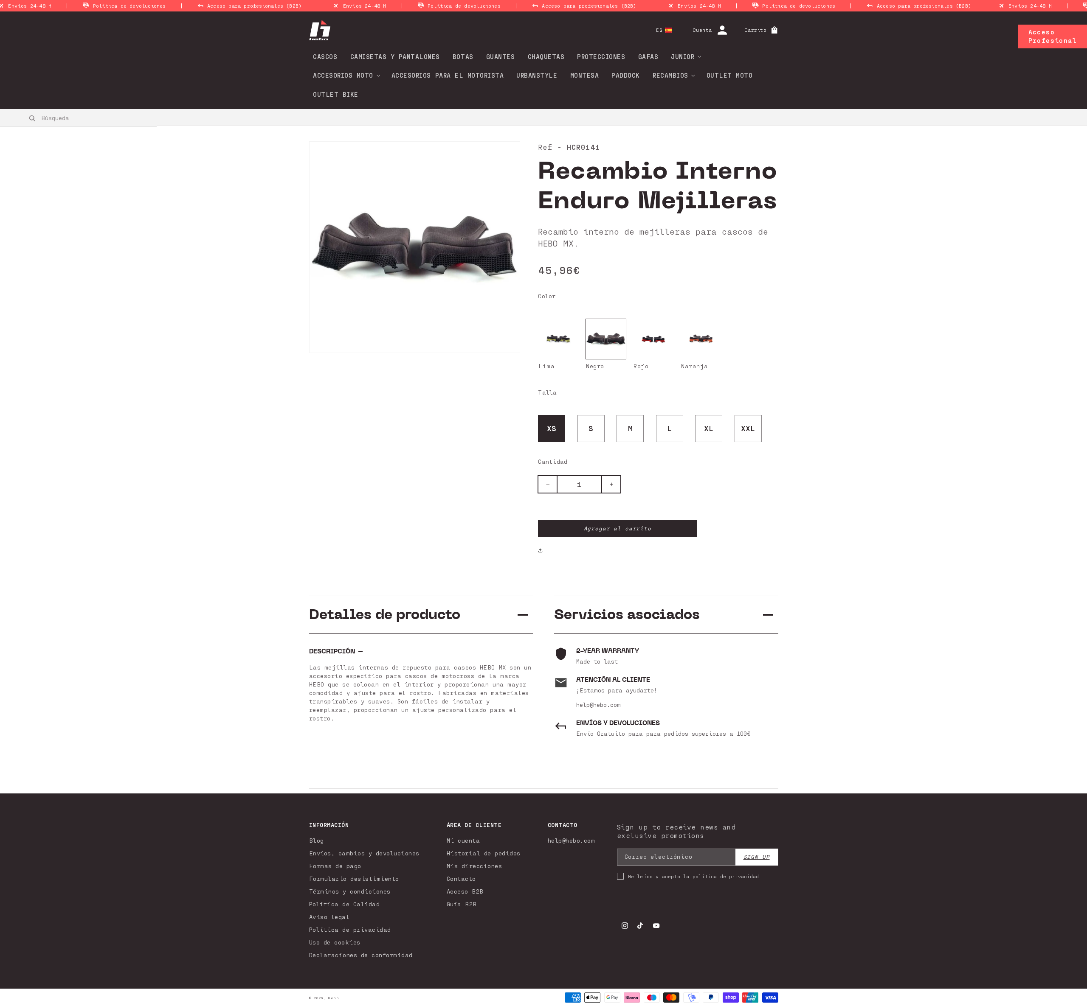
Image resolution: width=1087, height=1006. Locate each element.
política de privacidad (726, 876)
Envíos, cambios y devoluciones (364, 853)
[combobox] (79, 117)
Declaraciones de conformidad (361, 954)
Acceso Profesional (1052, 36)
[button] (683, 56)
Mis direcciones (474, 865)
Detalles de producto (384, 614)
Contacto (461, 878)
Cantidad (552, 461)
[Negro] (606, 339)
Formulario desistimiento (354, 878)
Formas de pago (335, 865)
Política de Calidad (344, 904)
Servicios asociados (627, 614)
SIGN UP (756, 857)
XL (709, 428)
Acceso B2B (465, 891)
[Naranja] (701, 339)
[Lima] (558, 339)
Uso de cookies (334, 942)
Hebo (333, 998)
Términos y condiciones (350, 891)
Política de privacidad (350, 929)
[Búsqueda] (32, 118)
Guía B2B (462, 904)
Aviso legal (329, 916)
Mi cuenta (463, 840)
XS (552, 428)
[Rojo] (653, 339)
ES (659, 30)
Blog (316, 840)
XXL (748, 428)
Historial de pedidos (484, 853)
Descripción (332, 651)
